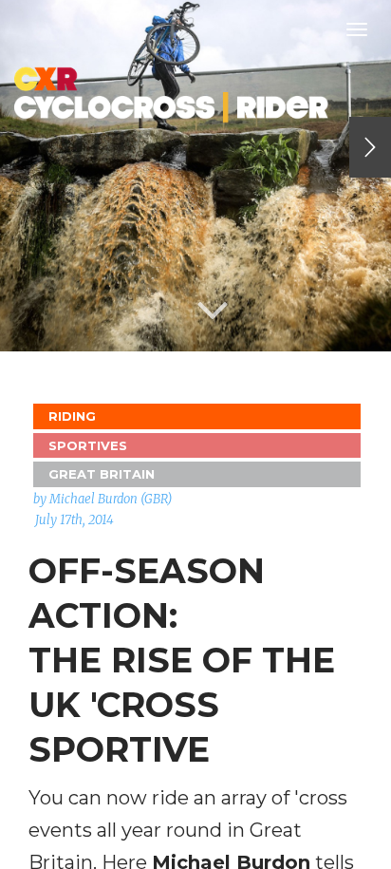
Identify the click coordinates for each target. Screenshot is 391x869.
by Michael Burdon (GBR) (102, 499)
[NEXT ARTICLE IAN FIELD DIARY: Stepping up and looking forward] (370, 147)
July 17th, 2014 (74, 520)
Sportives (87, 445)
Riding (72, 416)
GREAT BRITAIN (101, 474)
